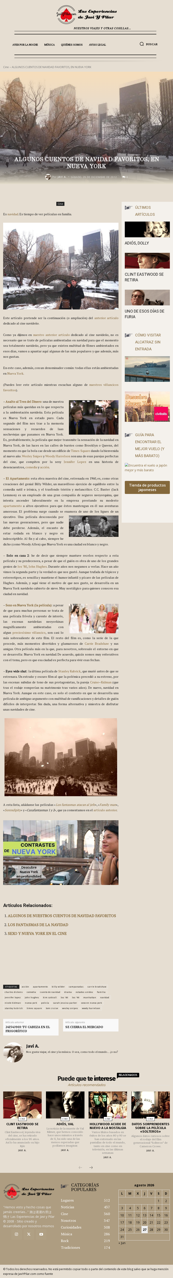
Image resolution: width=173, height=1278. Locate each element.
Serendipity (13, 810)
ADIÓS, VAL (65, 1124)
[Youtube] (41, 1234)
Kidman (106, 682)
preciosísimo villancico (29, 632)
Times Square (80, 451)
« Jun (121, 1243)
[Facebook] (93, 193)
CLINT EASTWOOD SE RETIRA (22, 1126)
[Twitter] (29, 1234)
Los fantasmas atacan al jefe (75, 804)
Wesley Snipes (32, 456)
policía (45, 1003)
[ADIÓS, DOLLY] (147, 229)
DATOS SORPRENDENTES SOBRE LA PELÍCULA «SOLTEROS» (150, 1128)
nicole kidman (13, 1003)
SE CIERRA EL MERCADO (84, 1027)
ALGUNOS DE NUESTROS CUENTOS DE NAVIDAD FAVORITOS (62, 915)
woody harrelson (91, 1008)
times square (34, 1008)
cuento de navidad (50, 992)
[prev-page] (80, 1168)
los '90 (75, 997)
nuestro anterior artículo (51, 335)
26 (138, 1229)
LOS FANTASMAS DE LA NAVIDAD (38, 924)
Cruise (94, 682)
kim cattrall (50, 997)
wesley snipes (70, 1008)
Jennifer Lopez (75, 462)
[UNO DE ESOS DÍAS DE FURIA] (147, 297)
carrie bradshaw (97, 987)
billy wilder (58, 987)
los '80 (64, 997)
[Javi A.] (48, 177)
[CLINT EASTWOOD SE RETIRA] (147, 261)
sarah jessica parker (65, 1003)
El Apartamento (17, 478)
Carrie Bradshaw (97, 643)
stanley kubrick (14, 1008)
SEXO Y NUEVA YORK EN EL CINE (37, 933)
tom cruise (52, 1008)
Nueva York (15, 373)
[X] (103, 193)
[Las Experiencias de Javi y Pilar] (86, 14)
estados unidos (84, 992)
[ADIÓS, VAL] (65, 1104)
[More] (135, 193)
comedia (31, 467)
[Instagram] (16, 1234)
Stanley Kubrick (69, 671)
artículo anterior (105, 810)
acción (44, 467)
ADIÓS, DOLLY (137, 243)
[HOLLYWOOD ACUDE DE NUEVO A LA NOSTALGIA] (108, 1104)
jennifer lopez (13, 997)
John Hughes (38, 566)
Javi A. (62, 176)
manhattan (89, 997)
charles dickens (14, 992)
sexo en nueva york (91, 1003)
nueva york (31, 1003)
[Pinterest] (113, 193)
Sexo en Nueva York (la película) (29, 605)
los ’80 (22, 566)
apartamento (12, 506)
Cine (60, 203)
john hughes (32, 997)
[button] (148, 44)
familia (101, 992)
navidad (12, 214)
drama (68, 992)
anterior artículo (106, 318)
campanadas (76, 987)
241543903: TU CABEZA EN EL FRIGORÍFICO (27, 1029)
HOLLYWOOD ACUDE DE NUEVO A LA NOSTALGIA (108, 1126)
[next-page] (91, 1168)
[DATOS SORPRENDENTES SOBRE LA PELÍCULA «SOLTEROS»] (150, 1104)
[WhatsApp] (124, 193)
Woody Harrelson (57, 456)
